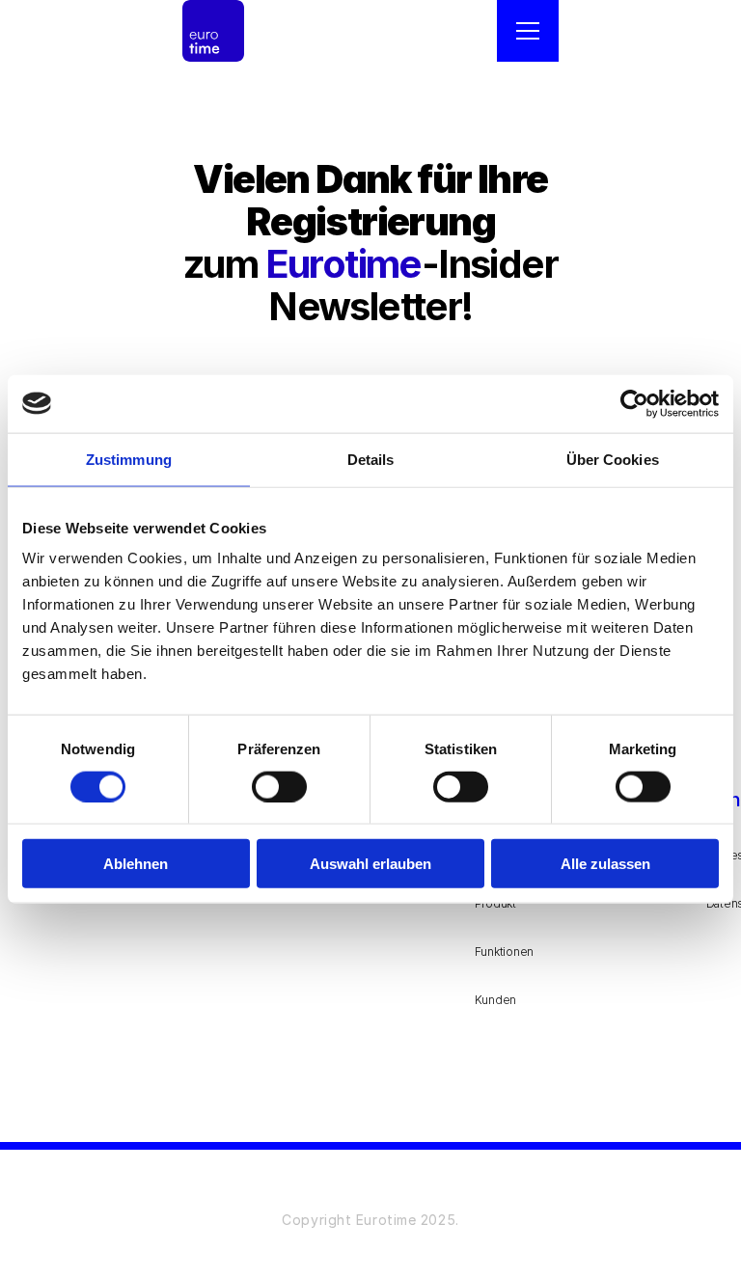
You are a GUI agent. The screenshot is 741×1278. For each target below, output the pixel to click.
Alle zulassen (605, 864)
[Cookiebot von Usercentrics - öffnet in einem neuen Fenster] (634, 403)
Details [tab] (371, 458)
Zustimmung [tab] (129, 458)
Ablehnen (135, 864)
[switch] (279, 786)
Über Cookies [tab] (612, 458)
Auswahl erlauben (370, 864)
